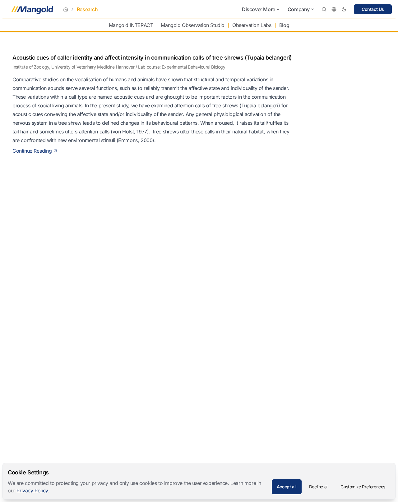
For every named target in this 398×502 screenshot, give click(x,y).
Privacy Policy (32, 490)
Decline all (318, 486)
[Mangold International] (31, 9)
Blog (284, 25)
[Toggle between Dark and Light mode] (344, 9)
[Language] (334, 9)
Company (299, 9)
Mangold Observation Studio (192, 25)
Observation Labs (251, 25)
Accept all (287, 486)
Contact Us (373, 9)
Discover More (258, 9)
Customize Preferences (362, 486)
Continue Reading (32, 151)
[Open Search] (324, 9)
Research (87, 9)
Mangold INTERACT (131, 25)
